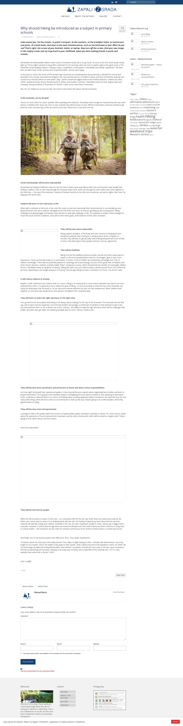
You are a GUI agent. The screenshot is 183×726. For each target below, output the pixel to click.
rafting (132, 125)
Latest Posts (43, 586)
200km (143, 99)
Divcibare (143, 111)
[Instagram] (124, 2)
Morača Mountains (148, 49)
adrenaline (136, 102)
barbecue (134, 107)
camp (141, 108)
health (140, 116)
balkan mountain (153, 104)
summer (142, 128)
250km (150, 99)
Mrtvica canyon (147, 41)
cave (157, 107)
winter (151, 135)
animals (132, 105)
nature (158, 122)
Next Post (121, 575)
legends (149, 120)
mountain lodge (147, 122)
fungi (132, 116)
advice (157, 102)
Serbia (144, 125)
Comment (25, 616)
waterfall (156, 128)
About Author (28, 586)
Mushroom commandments (147, 75)
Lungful (28, 561)
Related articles (49, 37)
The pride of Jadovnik (149, 84)
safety (137, 126)
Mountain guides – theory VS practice (151, 65)
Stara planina (134, 129)
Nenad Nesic (28, 37)
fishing (153, 113)
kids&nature (137, 119)
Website (96, 644)
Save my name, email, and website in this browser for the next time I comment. (52, 653)
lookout (157, 119)
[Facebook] (120, 2)
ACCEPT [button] (175, 722)
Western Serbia (139, 134)
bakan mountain (140, 105)
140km (137, 99)
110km (132, 99)
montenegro (134, 123)
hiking (23, 570)
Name (23, 644)
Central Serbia (134, 111)
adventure (148, 102)
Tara (148, 128)
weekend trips (141, 131)
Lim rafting (145, 34)
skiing (150, 126)
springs (156, 125)
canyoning (149, 107)
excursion (141, 114)
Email (59, 644)
